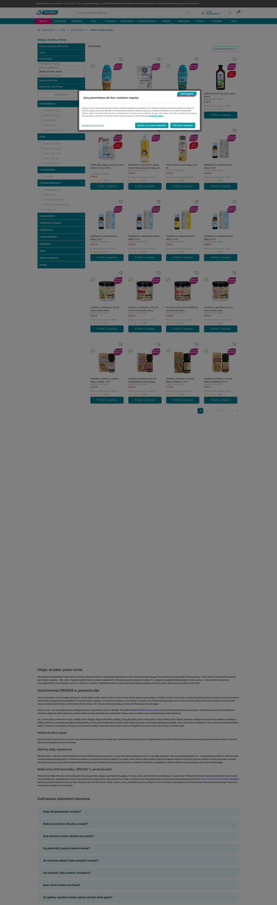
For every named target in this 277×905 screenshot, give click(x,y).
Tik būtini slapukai (183, 125)
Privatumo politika (155, 115)
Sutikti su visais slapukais (151, 125)
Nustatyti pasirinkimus (93, 125)
